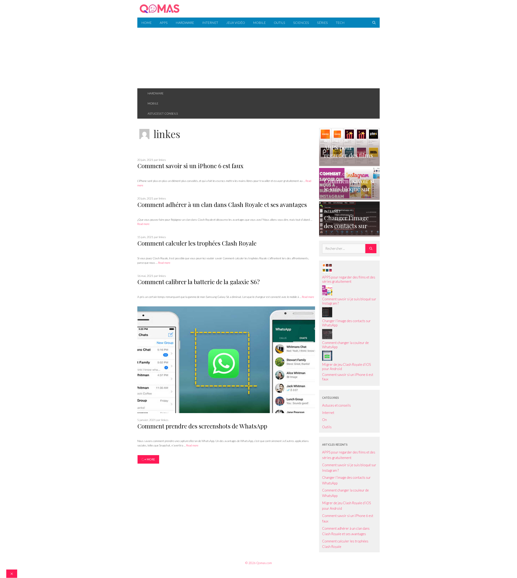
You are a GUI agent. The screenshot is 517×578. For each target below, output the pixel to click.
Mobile (259, 22)
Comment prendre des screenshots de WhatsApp (202, 426)
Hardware (185, 22)
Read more (143, 224)
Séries (322, 22)
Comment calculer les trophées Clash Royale (196, 243)
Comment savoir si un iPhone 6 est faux (190, 166)
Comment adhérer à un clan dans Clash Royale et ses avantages (222, 204)
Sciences (301, 22)
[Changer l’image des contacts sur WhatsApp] (349, 234)
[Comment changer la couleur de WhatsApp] (327, 338)
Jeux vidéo (235, 22)
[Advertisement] (258, 58)
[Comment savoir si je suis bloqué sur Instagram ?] (349, 197)
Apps (164, 22)
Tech (340, 22)
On (324, 420)
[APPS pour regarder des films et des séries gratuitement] (349, 163)
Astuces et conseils (163, 113)
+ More (149, 459)
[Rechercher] (371, 248)
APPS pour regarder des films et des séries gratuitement (348, 279)
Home (146, 22)
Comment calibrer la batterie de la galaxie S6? (198, 282)
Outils (279, 22)
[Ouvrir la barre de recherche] (374, 23)
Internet (210, 22)
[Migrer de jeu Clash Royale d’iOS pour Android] (327, 359)
